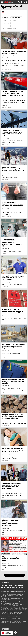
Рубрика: (4, 20)
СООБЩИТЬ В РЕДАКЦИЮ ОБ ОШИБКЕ (12, 587)
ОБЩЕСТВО (5, 144)
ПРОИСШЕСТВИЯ (6, 69)
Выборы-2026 (19, 585)
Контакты (4, 585)
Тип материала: (5, 17)
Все (3, 11)
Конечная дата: (5, 26)
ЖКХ (3, 392)
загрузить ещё (14, 575)
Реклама (11, 585)
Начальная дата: (5, 23)
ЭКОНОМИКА (5, 321)
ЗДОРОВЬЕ (5, 253)
